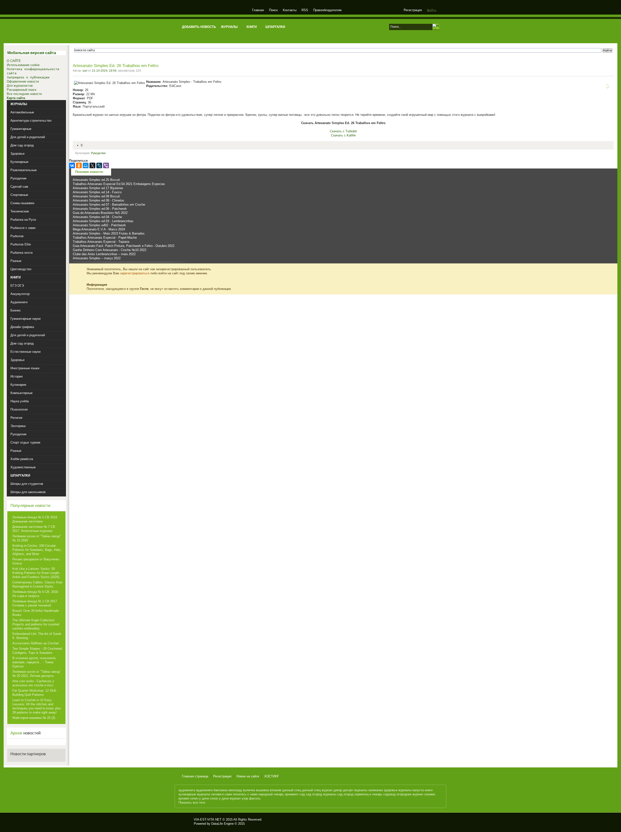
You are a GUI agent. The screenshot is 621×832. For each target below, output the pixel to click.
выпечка (249, 790)
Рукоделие (98, 153)
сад (302, 794)
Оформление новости (23, 81)
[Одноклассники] (79, 165)
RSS (305, 10)
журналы (360, 790)
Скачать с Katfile (343, 135)
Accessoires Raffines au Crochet (35, 643)
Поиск (273, 10)
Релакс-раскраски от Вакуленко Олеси (35, 561)
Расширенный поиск (21, 90)
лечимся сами (221, 794)
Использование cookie (23, 65)
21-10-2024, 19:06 (104, 70)
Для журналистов (20, 85)
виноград (235, 790)
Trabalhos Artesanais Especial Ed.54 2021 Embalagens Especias (119, 184)
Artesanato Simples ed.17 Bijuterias (98, 188)
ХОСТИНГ (271, 776)
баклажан (220, 790)
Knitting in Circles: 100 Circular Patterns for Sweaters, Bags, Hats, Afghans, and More (37, 550)
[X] (92, 165)
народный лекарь (271, 794)
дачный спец (291, 790)
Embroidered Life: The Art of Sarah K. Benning (36, 636)
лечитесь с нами (245, 794)
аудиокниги (204, 790)
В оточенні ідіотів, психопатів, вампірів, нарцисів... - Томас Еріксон (34, 662)
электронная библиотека (214, 11)
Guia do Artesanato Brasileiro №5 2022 (100, 213)
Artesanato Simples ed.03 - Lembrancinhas (103, 221)
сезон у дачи (199, 798)
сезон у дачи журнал (225, 798)
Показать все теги (192, 802)
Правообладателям (327, 10)
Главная (258, 10)
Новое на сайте (248, 776)
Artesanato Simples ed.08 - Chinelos (98, 200)
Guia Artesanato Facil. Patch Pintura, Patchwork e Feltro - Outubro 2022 (123, 246)
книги (429, 790)
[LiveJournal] (99, 165)
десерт (348, 790)
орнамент (292, 794)
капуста (418, 790)
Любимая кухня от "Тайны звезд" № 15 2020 (36, 538)
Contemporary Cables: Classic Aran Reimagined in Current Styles (37, 584)
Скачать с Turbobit (343, 131)
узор (245, 798)
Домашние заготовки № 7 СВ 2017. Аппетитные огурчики (33, 529)
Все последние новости (24, 94)
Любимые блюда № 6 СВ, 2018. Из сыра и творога (35, 594)
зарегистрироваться (134, 273)
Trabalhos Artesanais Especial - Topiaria (101, 242)
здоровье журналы (397, 790)
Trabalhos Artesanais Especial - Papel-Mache (105, 237)
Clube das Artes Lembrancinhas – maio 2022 (104, 254)
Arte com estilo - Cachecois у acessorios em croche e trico (33, 683)
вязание (275, 790)
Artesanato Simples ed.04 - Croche (97, 217)
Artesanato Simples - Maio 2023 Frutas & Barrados (109, 233)
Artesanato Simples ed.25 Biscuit (96, 180)
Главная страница (195, 776)
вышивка (262, 790)
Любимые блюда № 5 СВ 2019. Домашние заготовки (35, 519)
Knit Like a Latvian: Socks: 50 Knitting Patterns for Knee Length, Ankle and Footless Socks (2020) (36, 573)
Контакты (289, 10)
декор (338, 790)
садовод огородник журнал (403, 794)
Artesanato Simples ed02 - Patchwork (99, 225)
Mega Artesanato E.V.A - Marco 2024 (99, 229)
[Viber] (106, 165)
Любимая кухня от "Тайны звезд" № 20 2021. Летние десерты (36, 674)
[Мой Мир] (86, 165)
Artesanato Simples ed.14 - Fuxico (97, 192)
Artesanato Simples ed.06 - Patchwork (100, 208)
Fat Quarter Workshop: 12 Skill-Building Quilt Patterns (34, 693)
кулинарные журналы (194, 794)
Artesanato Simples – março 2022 (97, 258)
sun (84, 70)
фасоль (255, 798)
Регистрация (413, 10)
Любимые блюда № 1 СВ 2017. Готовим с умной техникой (35, 603)
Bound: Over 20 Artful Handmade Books (35, 613)
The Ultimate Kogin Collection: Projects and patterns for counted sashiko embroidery (35, 624)
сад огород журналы (321, 794)
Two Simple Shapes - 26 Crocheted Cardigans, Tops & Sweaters (37, 651)
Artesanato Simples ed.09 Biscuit (96, 196)
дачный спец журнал (317, 790)
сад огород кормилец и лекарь (359, 794)
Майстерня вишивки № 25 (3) (33, 718)
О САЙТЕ (14, 61)
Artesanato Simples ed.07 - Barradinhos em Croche (109, 204)
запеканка (375, 790)
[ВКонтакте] (72, 165)
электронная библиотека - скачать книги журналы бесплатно (186, 821)
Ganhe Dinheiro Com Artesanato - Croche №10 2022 (109, 250)
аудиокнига (187, 790)
